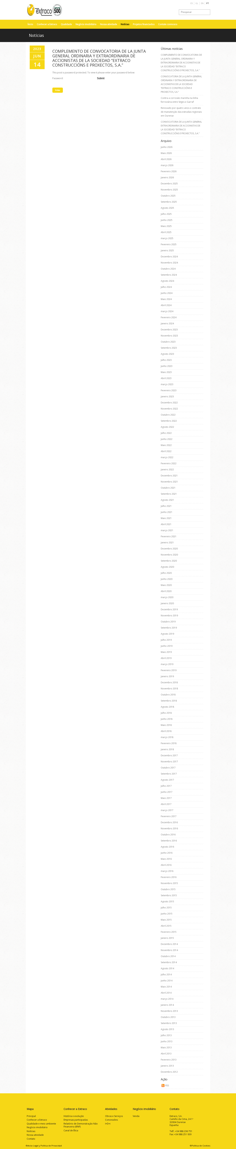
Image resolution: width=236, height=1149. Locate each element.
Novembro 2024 (169, 262)
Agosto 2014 (167, 968)
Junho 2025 (166, 220)
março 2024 (167, 311)
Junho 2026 (166, 147)
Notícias (125, 24)
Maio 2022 (166, 445)
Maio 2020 (166, 585)
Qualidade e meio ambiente (41, 1123)
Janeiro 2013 (167, 1065)
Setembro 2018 (169, 700)
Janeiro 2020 (167, 603)
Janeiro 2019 (167, 676)
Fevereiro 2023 (168, 390)
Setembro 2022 (169, 420)
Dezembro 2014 (169, 944)
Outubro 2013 (168, 1017)
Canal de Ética (71, 1130)
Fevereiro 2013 (168, 1059)
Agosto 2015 (167, 901)
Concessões (111, 1119)
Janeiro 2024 (167, 323)
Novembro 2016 (169, 828)
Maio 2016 (166, 858)
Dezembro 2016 (169, 822)
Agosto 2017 (167, 779)
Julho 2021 (166, 506)
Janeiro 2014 (167, 1004)
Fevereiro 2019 (168, 670)
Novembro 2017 (169, 761)
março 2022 (167, 457)
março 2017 (167, 810)
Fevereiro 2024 (168, 317)
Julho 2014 (166, 974)
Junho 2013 (166, 1041)
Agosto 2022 (167, 426)
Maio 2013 (166, 1047)
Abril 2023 (166, 378)
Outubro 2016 (168, 834)
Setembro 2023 (169, 347)
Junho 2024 (166, 293)
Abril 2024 (166, 305)
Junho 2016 (166, 852)
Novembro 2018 (169, 688)
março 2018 (167, 737)
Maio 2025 (166, 226)
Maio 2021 (166, 518)
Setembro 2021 (169, 493)
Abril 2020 (166, 591)
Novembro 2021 (169, 481)
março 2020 (167, 597)
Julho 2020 (166, 572)
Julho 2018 (166, 712)
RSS (167, 1085)
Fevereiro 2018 (168, 743)
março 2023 (167, 384)
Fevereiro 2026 (168, 171)
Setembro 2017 (169, 773)
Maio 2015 (166, 919)
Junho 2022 (166, 439)
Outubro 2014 (168, 956)
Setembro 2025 (169, 201)
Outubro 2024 (168, 268)
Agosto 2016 (167, 846)
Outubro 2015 (168, 889)
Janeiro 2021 (167, 542)
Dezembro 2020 (169, 548)
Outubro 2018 (168, 694)
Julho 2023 (166, 360)
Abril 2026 (166, 159)
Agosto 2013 (167, 1029)
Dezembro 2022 (169, 402)
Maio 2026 (166, 153)
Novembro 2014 (169, 950)
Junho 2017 (166, 792)
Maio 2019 (166, 652)
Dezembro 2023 (169, 329)
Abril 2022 (166, 451)
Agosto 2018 (167, 706)
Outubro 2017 (168, 767)
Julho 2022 (166, 433)
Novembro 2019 (169, 615)
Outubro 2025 (168, 195)
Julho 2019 (166, 639)
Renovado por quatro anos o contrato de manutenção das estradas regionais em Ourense (181, 111)
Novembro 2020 (169, 554)
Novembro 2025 (169, 189)
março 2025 (167, 238)
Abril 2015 (166, 925)
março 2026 (167, 165)
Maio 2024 (166, 299)
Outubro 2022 (168, 414)
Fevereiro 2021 (168, 536)
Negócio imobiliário (86, 24)
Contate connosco (167, 24)
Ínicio (30, 24)
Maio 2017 (166, 798)
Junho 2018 (166, 719)
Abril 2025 (166, 232)
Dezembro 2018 (169, 682)
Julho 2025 (166, 214)
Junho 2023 (166, 366)
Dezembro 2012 (169, 1071)
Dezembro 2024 (169, 256)
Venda (136, 1116)
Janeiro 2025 (167, 250)
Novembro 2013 (169, 1011)
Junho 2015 (166, 913)
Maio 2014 (166, 986)
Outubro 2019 (168, 621)
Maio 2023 (166, 372)
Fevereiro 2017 (168, 816)
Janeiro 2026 (167, 177)
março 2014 (167, 998)
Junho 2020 (166, 579)
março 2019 (167, 664)
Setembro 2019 (169, 627)
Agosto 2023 (167, 353)
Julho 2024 (166, 287)
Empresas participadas (76, 1119)
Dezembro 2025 (169, 183)
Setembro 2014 (169, 962)
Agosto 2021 (167, 499)
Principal (31, 1116)
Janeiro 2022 (167, 469)
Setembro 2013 (169, 1023)
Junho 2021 (166, 512)
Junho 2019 (166, 646)
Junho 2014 (166, 980)
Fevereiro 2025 (168, 244)
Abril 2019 (166, 658)
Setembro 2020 (169, 560)
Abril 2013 (166, 1053)
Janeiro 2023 (167, 396)
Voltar (57, 90)
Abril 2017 (166, 804)
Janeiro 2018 (167, 749)
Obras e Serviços (114, 1116)
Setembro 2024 (169, 274)
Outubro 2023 (168, 341)
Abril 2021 (166, 524)
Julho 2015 (166, 907)
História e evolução (74, 1116)
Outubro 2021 (168, 487)
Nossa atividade (108, 24)
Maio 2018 (166, 725)
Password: (58, 78)
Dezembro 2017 (169, 755)
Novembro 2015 (169, 883)
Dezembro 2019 (169, 609)
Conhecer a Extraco (47, 24)
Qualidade (66, 24)
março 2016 (167, 871)
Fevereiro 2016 (168, 877)
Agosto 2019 (167, 633)
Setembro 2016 (169, 840)
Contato (31, 1138)
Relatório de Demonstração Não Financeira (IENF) (81, 1125)
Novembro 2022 (169, 408)
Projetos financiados (144, 24)
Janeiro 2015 (167, 938)
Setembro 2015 (169, 895)
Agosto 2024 (167, 280)
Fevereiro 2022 (168, 463)
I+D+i (107, 1123)
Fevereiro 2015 (168, 931)
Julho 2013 (166, 1035)
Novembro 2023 (169, 335)
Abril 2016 (166, 865)
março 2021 (167, 530)
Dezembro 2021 (169, 475)
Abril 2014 (166, 992)
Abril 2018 (166, 731)
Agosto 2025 (167, 207)
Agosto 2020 (167, 566)
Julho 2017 (166, 785)
